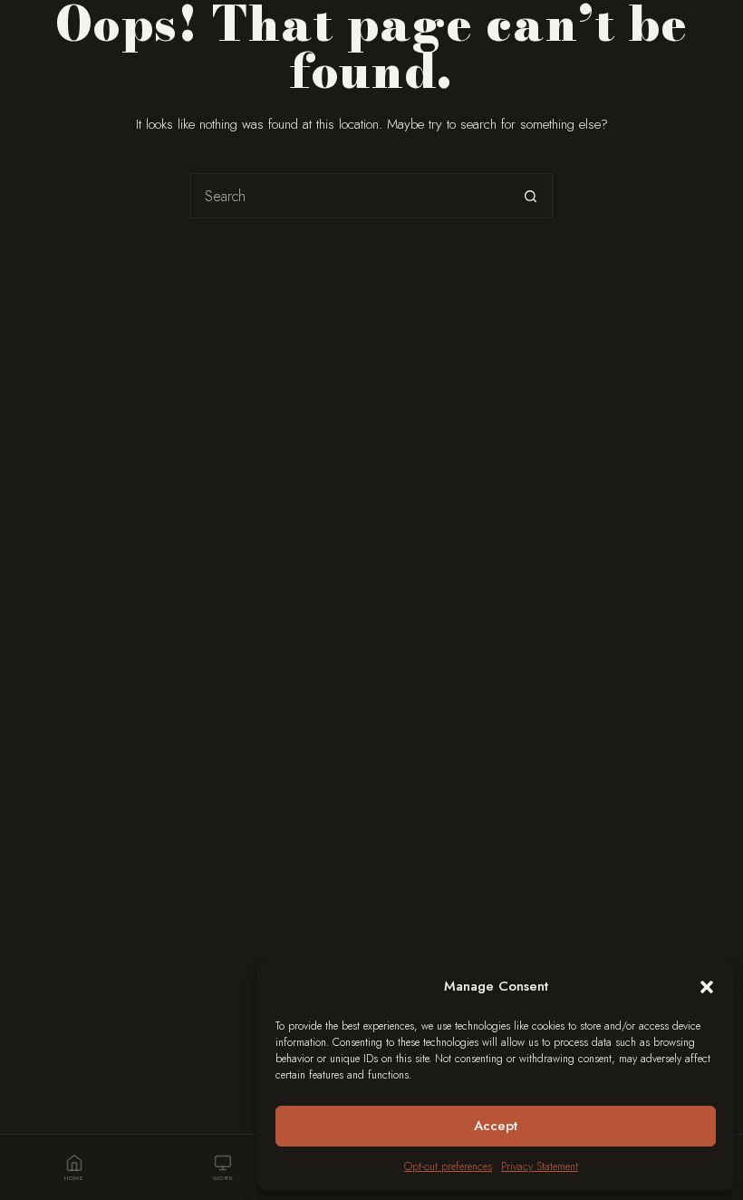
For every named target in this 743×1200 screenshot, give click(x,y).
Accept (495, 1126)
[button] (707, 987)
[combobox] (349, 195)
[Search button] (530, 196)
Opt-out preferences (448, 1166)
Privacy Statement (539, 1166)
